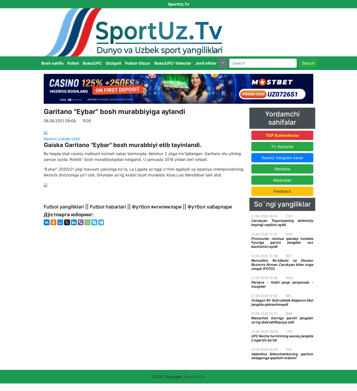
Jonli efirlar (206, 63)
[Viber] (81, 222)
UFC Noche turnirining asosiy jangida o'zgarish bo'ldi (282, 338)
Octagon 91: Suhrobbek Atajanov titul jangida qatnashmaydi (282, 302)
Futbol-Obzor (138, 63)
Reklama (282, 168)
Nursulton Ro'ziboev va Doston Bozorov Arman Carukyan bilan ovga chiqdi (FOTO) (282, 264)
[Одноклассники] (53, 222)
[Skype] (94, 222)
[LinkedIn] (74, 222)
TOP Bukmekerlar (282, 135)
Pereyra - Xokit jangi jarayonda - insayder (282, 284)
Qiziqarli (113, 63)
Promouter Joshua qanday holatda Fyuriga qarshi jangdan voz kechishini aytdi (282, 242)
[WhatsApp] (87, 222)
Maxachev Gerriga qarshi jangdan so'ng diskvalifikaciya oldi (282, 320)
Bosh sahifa (52, 63)
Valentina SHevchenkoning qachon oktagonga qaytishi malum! (282, 356)
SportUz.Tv (194, 376)
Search (308, 63)
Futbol (73, 63)
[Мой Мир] (60, 222)
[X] (67, 222)
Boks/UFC (92, 63)
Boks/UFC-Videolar (172, 63)
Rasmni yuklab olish (62, 138)
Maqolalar (282, 180)
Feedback (282, 191)
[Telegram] (101, 222)
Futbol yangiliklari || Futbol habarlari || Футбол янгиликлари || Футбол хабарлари (138, 207)
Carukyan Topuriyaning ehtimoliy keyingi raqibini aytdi (282, 222)
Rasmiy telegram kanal (282, 157)
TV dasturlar (282, 146)
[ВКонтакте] (47, 222)
